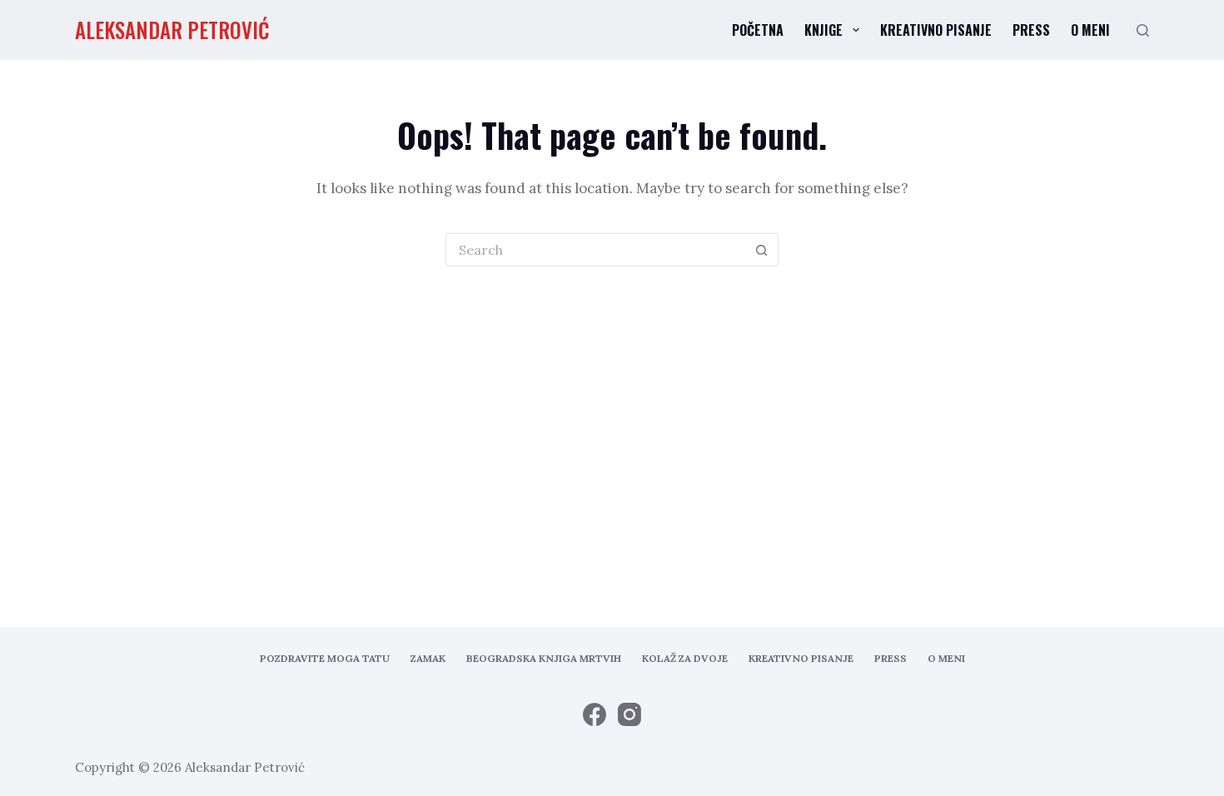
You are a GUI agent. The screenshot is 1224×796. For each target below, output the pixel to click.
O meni (1090, 30)
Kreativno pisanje (936, 30)
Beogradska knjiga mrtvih (543, 658)
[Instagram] (629, 714)
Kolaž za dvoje (685, 658)
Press (1031, 30)
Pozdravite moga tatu (325, 658)
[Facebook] (594, 714)
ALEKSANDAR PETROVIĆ (172, 29)
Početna (758, 30)
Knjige (823, 30)
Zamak (427, 658)
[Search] (1143, 30)
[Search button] (762, 249)
